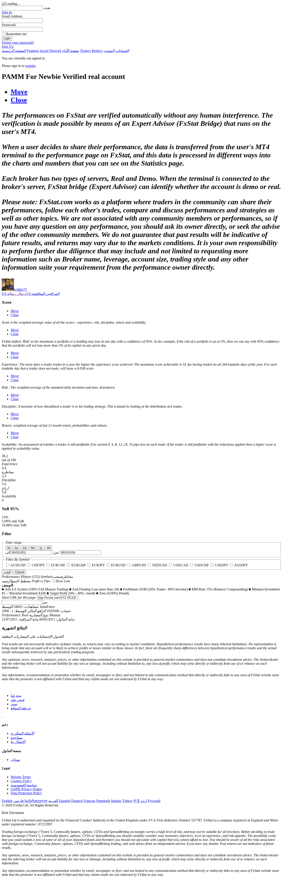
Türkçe (127, 801)
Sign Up (7, 46)
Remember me (16, 34)
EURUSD (118, 565)
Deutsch (77, 801)
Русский (154, 801)
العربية (53, 801)
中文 (136, 801)
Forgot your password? (18, 42)
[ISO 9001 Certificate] (2, 716)
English (7, 801)
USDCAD (180, 565)
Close (19, 100)
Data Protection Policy (26, 793)
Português (103, 801)
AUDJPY (241, 565)
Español (64, 801)
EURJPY (98, 565)
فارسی (18, 801)
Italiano (116, 801)
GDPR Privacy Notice (26, 789)
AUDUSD (18, 565)
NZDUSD (159, 565)
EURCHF (58, 565)
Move (19, 92)
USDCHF (202, 565)
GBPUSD (139, 565)
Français (89, 801)
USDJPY (221, 565)
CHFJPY (38, 565)
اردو (144, 801)
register (30, 66)
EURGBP (78, 565)
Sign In (7, 12)
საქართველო (36, 801)
